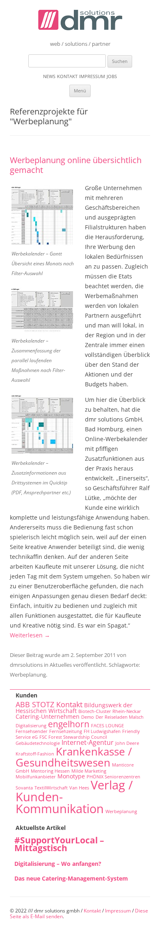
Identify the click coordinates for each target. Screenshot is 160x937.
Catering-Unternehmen (48, 716)
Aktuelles (61, 664)
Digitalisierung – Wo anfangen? (57, 864)
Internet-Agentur (88, 742)
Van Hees (79, 788)
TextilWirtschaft (51, 788)
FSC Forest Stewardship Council (73, 737)
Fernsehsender (32, 731)
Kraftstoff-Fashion (35, 754)
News (49, 76)
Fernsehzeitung (65, 731)
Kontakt (67, 76)
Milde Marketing (88, 771)
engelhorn (68, 724)
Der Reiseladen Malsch (120, 717)
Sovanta (24, 788)
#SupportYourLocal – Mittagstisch (59, 844)
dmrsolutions (26, 664)
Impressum (92, 76)
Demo (87, 717)
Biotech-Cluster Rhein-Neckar (109, 711)
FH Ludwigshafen (102, 731)
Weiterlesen (30, 635)
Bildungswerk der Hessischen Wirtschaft (74, 708)
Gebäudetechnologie (38, 743)
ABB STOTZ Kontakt (49, 704)
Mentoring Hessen (50, 771)
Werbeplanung (28, 674)
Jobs (112, 76)
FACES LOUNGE (107, 726)
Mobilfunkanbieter (36, 777)
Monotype (71, 776)
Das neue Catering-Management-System (71, 878)
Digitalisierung (31, 726)
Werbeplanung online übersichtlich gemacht (76, 165)
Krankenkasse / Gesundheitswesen (74, 756)
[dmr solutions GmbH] (80, 21)
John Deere (127, 743)
